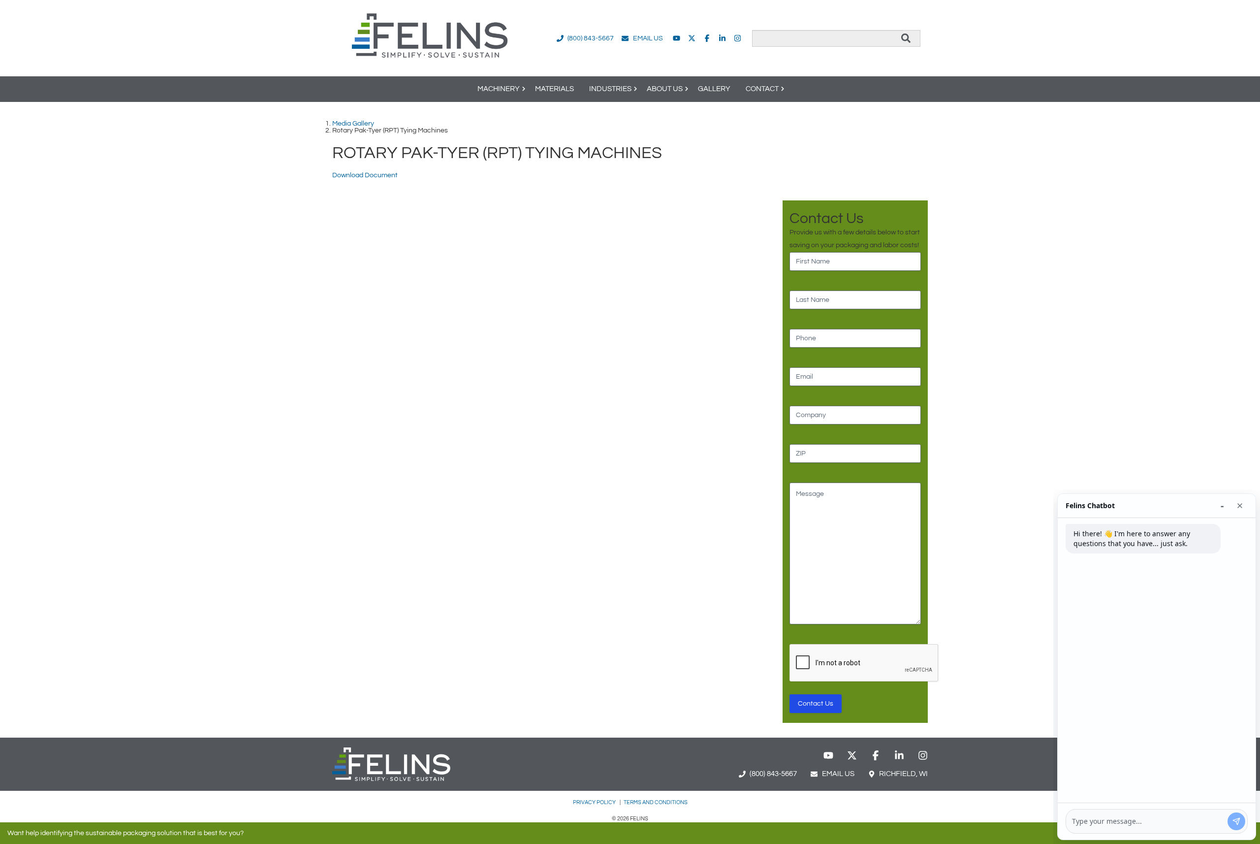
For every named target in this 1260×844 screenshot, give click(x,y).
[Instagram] (737, 38)
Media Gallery (353, 123)
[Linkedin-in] (722, 38)
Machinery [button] (498, 89)
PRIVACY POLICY (595, 802)
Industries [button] (610, 89)
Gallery (714, 89)
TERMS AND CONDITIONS (656, 802)
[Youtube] (676, 38)
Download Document (365, 175)
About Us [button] (665, 89)
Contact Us (815, 703)
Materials (554, 89)
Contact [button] (762, 89)
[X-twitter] (691, 38)
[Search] (905, 38)
